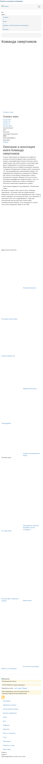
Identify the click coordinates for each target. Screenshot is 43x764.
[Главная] (5, 6)
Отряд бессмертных (29, 288)
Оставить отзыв (8, 112)
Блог (4, 721)
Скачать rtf (6, 124)
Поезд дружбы (6, 423)
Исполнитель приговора (31, 666)
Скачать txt (6, 122)
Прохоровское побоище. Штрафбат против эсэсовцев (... (31, 527)
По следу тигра (6, 531)
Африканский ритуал (30, 388)
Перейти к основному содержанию (11, 1)
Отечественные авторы (10, 709)
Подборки (6, 725)
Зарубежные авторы (9, 705)
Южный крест (27, 600)
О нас (5, 737)
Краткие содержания (10, 713)
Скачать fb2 (7, 120)
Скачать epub (7, 126)
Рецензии (6, 729)
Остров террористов (8, 356)
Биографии (6, 701)
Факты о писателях (9, 733)
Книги (5, 717)
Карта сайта (7, 749)
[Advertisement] (21, 227)
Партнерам (6, 741)
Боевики (5, 142)
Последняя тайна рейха (9, 319)
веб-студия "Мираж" (21, 688)
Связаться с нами (9, 745)
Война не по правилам (9, 668)
